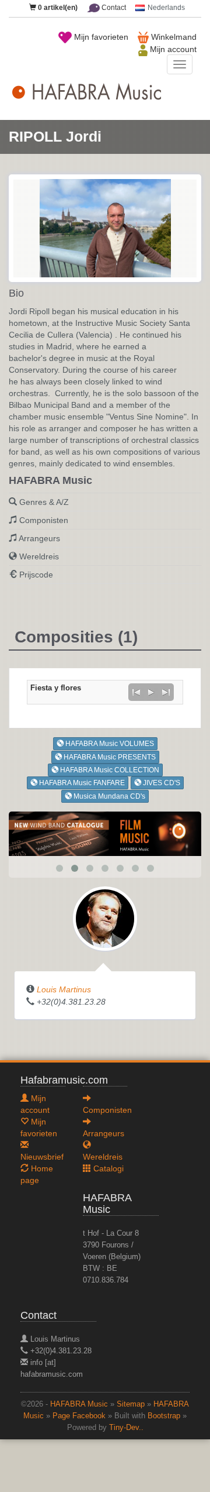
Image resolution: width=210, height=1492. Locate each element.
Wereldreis (39, 556)
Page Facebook (79, 1416)
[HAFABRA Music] (105, 832)
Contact (113, 8)
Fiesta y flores (55, 688)
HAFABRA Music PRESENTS (109, 757)
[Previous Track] (136, 692)
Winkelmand (173, 37)
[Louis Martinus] (105, 917)
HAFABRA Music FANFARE (81, 783)
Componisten (43, 520)
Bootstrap (164, 1416)
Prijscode (36, 574)
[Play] (151, 692)
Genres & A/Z (44, 502)
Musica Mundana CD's (108, 796)
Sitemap (131, 1404)
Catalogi (107, 1168)
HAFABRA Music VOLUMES (109, 744)
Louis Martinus (64, 989)
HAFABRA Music (79, 1404)
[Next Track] (166, 692)
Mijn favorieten (100, 37)
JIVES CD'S (160, 783)
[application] (151, 692)
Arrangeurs (39, 538)
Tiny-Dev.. (126, 1428)
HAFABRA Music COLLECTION (108, 770)
